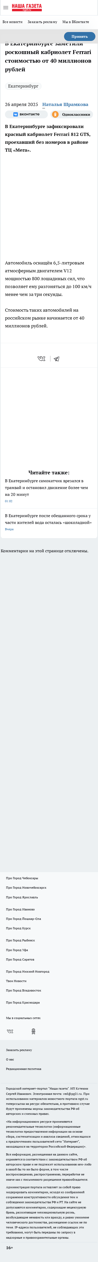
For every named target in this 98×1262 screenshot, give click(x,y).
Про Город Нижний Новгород (27, 971)
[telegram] (58, 358)
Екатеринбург (23, 86)
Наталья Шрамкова (65, 104)
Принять (80, 36)
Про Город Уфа (17, 950)
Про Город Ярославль (22, 897)
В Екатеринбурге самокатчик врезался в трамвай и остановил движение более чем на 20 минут (46, 490)
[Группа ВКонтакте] (26, 114)
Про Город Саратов (20, 959)
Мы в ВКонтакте (75, 21)
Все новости (12, 21)
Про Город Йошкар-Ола (23, 919)
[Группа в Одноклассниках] (71, 114)
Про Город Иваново (20, 909)
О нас (10, 1059)
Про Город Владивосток (23, 990)
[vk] (42, 358)
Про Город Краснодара (23, 1002)
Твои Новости (16, 981)
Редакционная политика (23, 1069)
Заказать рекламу (42, 21)
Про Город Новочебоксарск (26, 887)
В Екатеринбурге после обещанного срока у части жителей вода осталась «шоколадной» (48, 522)
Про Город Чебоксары (22, 878)
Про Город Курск (18, 928)
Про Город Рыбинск (20, 940)
